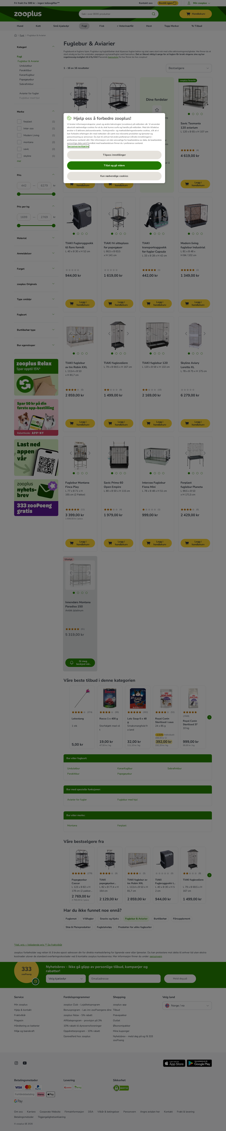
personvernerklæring (78, 146)
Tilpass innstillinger (114, 155)
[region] (114, 148)
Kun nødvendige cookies (114, 176)
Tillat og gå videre (114, 165)
